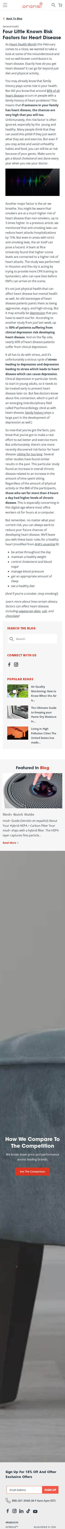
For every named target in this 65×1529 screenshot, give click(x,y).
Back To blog (14, 18)
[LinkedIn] (21, 1512)
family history (34, 413)
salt (44, 611)
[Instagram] (16, 665)
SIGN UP (50, 1490)
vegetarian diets (29, 611)
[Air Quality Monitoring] (17, 691)
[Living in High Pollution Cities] (17, 733)
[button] (5, 5)
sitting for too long (29, 454)
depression (37, 313)
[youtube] (35, 1511)
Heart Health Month (23, 44)
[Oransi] (32, 5)
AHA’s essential (45, 544)
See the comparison (32, 1171)
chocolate (12, 616)
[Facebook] (9, 665)
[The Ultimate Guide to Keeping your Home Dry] (17, 712)
